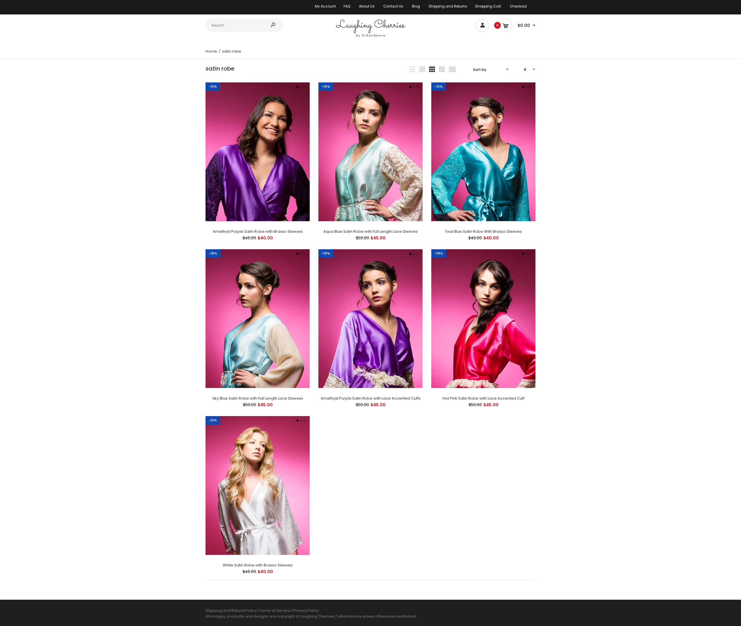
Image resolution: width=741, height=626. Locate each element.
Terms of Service (275, 610)
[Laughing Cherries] (370, 36)
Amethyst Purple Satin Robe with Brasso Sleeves (258, 231)
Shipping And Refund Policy (231, 610)
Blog (416, 6)
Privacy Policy (306, 610)
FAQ (347, 6)
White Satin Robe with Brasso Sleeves (258, 565)
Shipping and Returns (448, 6)
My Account (325, 6)
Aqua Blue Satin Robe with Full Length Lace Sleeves (370, 231)
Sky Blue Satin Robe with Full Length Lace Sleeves (257, 398)
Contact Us (393, 6)
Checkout (518, 6)
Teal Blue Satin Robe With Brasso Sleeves (483, 231)
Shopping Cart (488, 6)
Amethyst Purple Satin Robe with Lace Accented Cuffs (371, 398)
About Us (367, 6)
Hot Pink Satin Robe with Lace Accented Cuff (483, 398)
